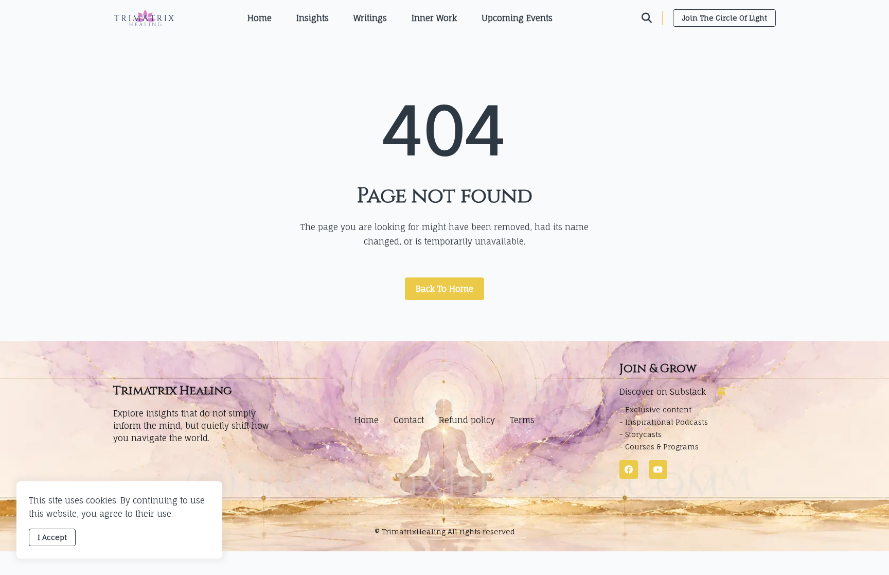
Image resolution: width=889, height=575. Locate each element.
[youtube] (658, 469)
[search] (652, 18)
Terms (522, 420)
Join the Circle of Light (724, 17)
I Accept (52, 537)
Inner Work (434, 18)
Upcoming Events (517, 18)
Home (259, 18)
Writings (370, 18)
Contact (409, 420)
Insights (312, 18)
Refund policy (467, 420)
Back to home (444, 289)
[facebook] (628, 469)
